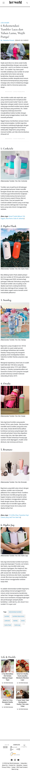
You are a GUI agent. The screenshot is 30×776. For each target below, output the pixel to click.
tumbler (7, 616)
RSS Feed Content (22, 767)
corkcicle (7, 620)
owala (23, 620)
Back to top (15, 769)
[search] (27, 2)
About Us (4, 765)
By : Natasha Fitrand (7, 40)
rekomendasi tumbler (15, 612)
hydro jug (17, 625)
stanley (15, 620)
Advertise (19, 765)
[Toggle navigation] (3, 3)
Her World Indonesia (8, 682)
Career (13, 767)
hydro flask (8, 625)
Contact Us (12, 765)
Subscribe (24, 763)
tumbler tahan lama (18, 616)
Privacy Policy (6, 767)
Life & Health (5, 23)
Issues (25, 765)
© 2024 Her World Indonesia (10, 763)
